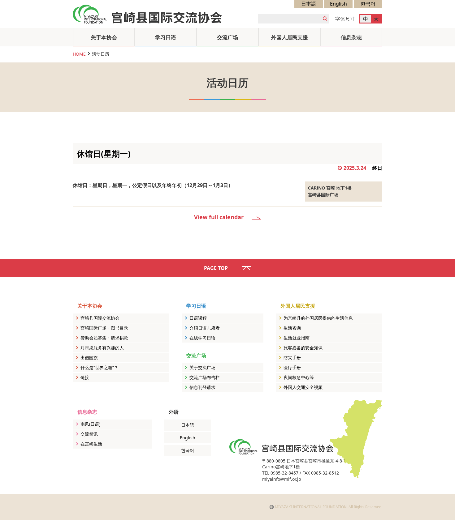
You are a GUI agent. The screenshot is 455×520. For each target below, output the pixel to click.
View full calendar (219, 217)
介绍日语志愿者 (204, 328)
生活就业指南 (297, 338)
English (338, 3)
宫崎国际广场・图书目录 (104, 328)
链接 (84, 377)
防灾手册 (292, 357)
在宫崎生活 (91, 444)
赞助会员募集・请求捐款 (104, 338)
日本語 (308, 3)
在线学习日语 (202, 338)
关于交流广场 (202, 367)
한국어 (368, 3)
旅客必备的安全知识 (303, 348)
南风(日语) (90, 424)
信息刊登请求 (202, 387)
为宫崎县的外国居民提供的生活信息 (318, 318)
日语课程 (198, 318)
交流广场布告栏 (204, 377)
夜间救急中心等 (299, 377)
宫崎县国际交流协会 (99, 318)
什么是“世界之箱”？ (99, 367)
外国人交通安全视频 (303, 387)
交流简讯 (89, 434)
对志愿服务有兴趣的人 (102, 348)
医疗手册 (292, 367)
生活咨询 (292, 328)
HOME (79, 54)
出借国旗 (89, 357)
